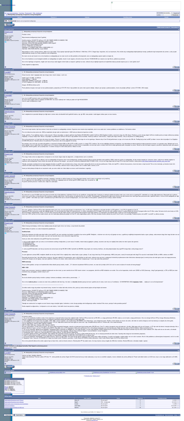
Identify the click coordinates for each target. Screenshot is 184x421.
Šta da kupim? (28, 13)
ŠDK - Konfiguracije (37, 13)
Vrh (179, 415)
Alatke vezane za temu (163, 27)
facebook (8, 372)
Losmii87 (8, 96)
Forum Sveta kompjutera (12, 13)
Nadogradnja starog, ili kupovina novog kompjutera (16, 403)
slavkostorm (10, 112)
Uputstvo (19, 17)
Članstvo (53, 17)
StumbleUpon (113, 372)
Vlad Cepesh (10, 127)
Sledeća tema (96, 375)
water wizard (10, 176)
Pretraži (166, 17)
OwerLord (9, 32)
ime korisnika (160, 12)
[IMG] (6, 389)
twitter (63, 372)
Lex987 (8, 72)
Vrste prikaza (174, 27)
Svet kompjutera (169, 415)
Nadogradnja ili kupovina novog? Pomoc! (14, 400)
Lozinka (158, 14)
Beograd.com (94, 420)
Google (152, 372)
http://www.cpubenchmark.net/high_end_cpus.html (156, 161)
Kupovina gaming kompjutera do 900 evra (14, 407)
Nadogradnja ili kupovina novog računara (14, 402)
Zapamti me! (176, 13)
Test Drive (21, 13)
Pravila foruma (8, 392)
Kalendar (87, 17)
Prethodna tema (88, 375)
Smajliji (6, 387)
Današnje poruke (127, 17)
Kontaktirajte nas (159, 415)
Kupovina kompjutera (9, 405)
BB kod (6, 386)
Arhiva (175, 415)
